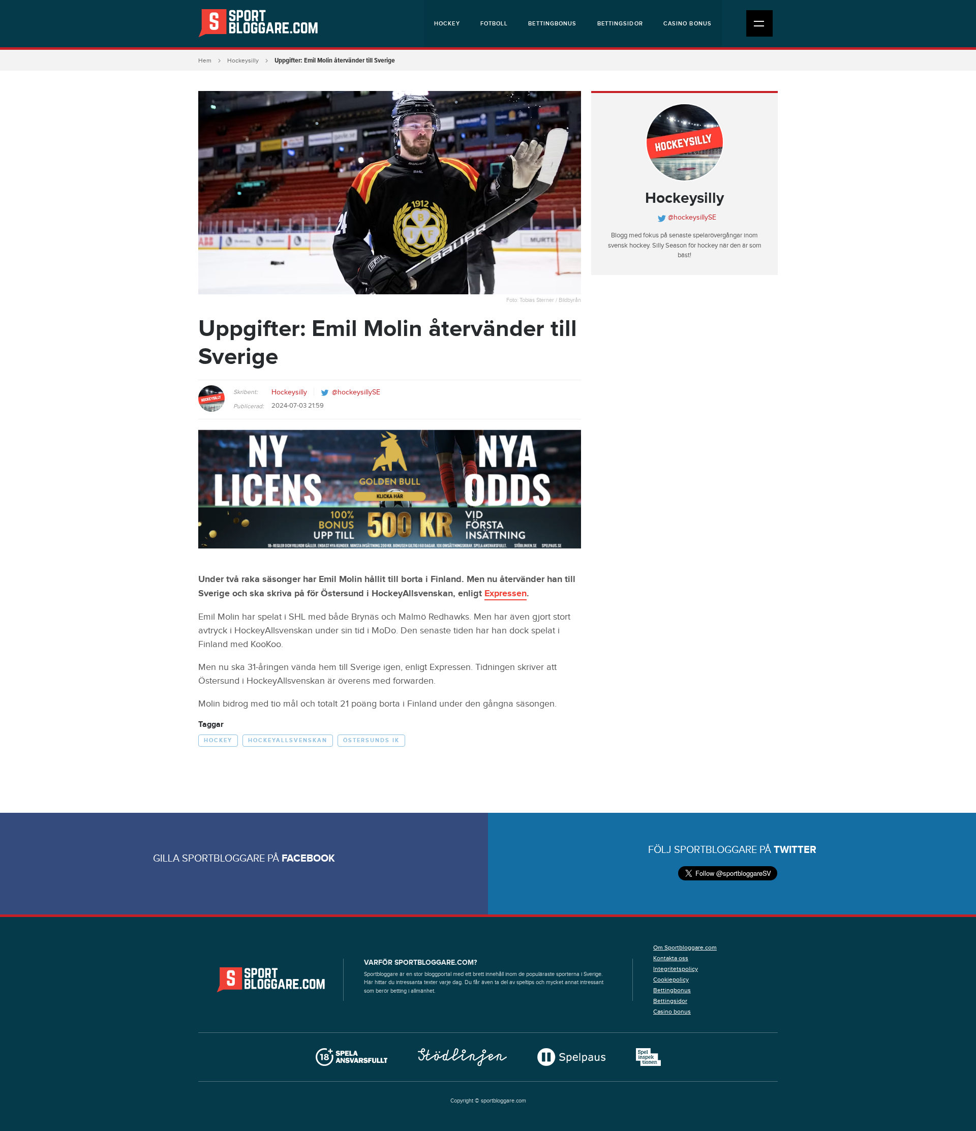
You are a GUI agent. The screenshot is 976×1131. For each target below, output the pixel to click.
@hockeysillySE (356, 392)
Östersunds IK (371, 740)
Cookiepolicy (671, 979)
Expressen (505, 593)
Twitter (795, 850)
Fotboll (494, 23)
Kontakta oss (670, 958)
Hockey (447, 23)
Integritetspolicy (675, 968)
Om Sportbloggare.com (685, 947)
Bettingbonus (552, 23)
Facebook (308, 858)
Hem (204, 60)
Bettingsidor (620, 23)
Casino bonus (687, 23)
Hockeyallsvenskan (287, 740)
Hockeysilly (243, 60)
